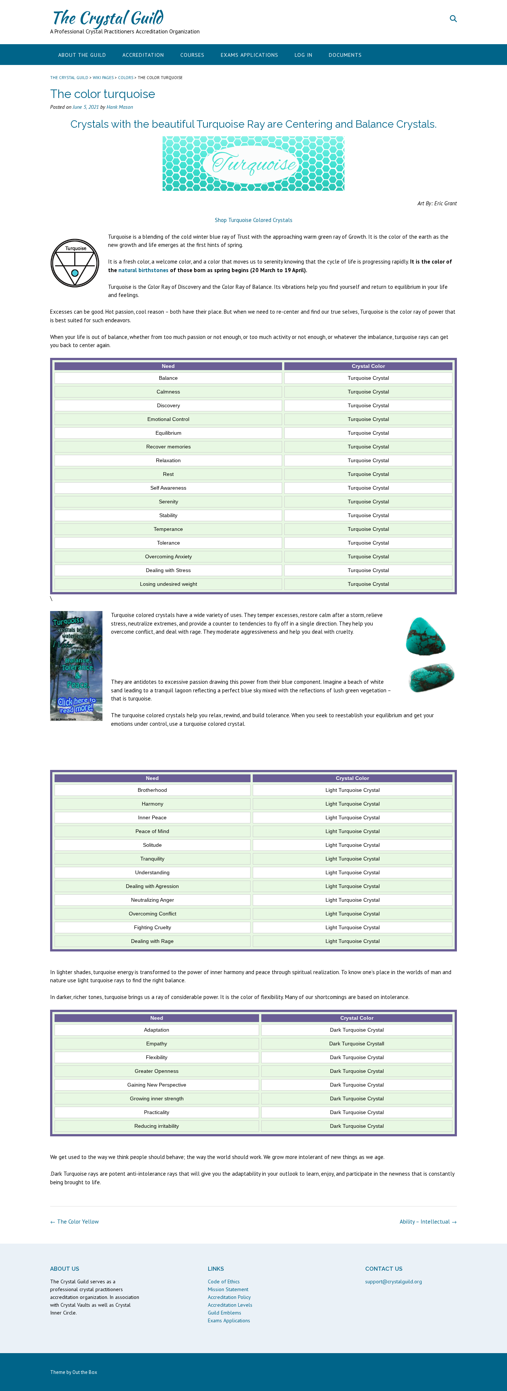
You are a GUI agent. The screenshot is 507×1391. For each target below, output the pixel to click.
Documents (345, 55)
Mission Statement (228, 1289)
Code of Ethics (224, 1281)
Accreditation (143, 55)
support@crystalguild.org (393, 1281)
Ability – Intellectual (428, 1221)
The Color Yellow (74, 1221)
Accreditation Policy (229, 1297)
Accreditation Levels (230, 1305)
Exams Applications (249, 55)
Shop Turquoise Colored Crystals (253, 219)
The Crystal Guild (106, 17)
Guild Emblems (224, 1312)
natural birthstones (143, 270)
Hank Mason (120, 106)
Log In (304, 55)
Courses (192, 55)
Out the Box (84, 1372)
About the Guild (82, 55)
